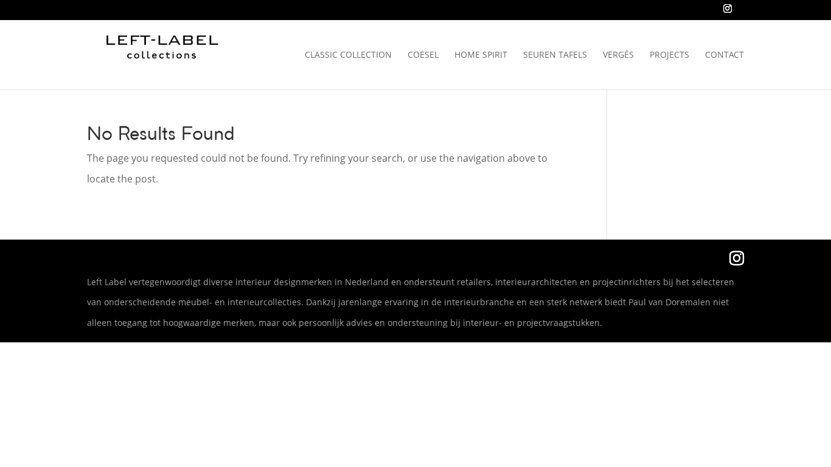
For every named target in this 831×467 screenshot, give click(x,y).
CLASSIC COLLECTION (348, 55)
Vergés (618, 55)
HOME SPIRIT (480, 55)
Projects (669, 55)
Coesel (423, 55)
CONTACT (724, 55)
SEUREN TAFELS (555, 55)
